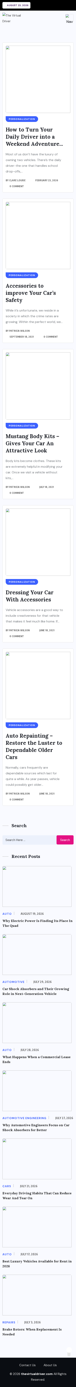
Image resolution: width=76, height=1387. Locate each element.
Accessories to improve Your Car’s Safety (31, 292)
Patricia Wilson (19, 330)
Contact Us (27, 1365)
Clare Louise (17, 180)
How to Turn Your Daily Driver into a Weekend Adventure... (34, 136)
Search (65, 840)
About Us (50, 1365)
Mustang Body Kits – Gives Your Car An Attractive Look (32, 443)
